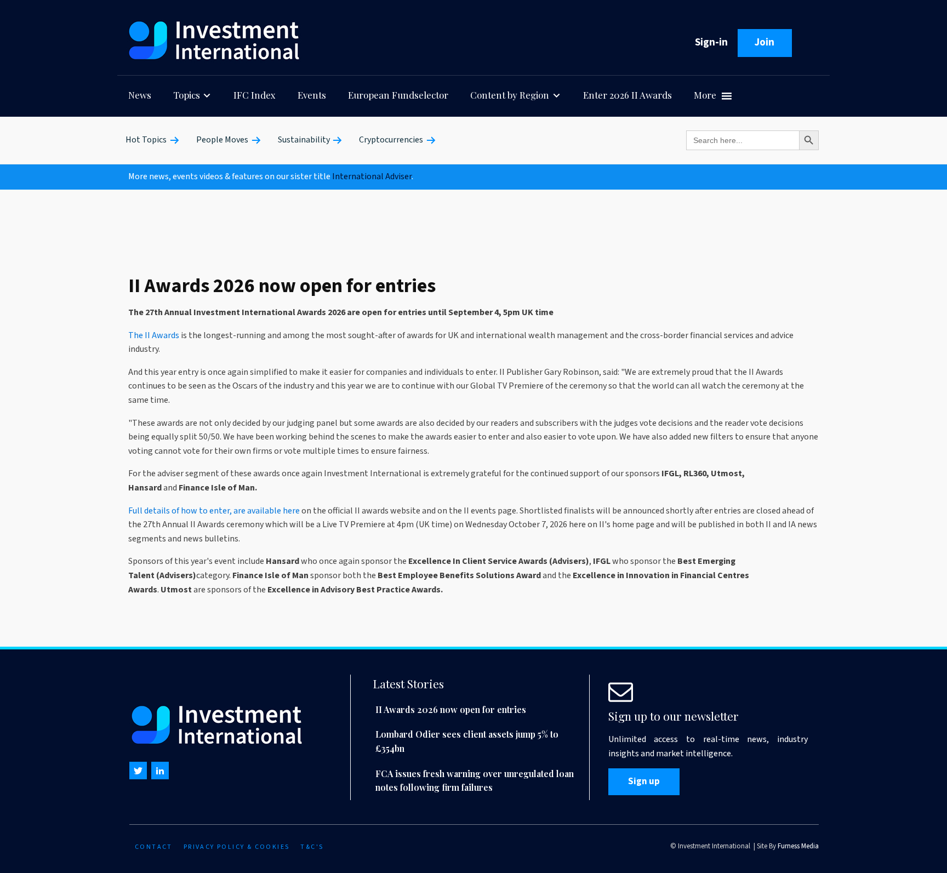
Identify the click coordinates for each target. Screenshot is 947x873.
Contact (154, 847)
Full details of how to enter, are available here (214, 511)
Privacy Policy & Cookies (237, 847)
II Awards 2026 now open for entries (450, 709)
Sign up (644, 781)
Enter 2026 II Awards (627, 95)
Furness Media (798, 846)
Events (312, 95)
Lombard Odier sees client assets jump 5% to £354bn (466, 741)
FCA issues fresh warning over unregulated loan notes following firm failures (474, 781)
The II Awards (153, 335)
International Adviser (372, 176)
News (139, 95)
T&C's (311, 847)
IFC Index (254, 95)
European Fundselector (398, 95)
